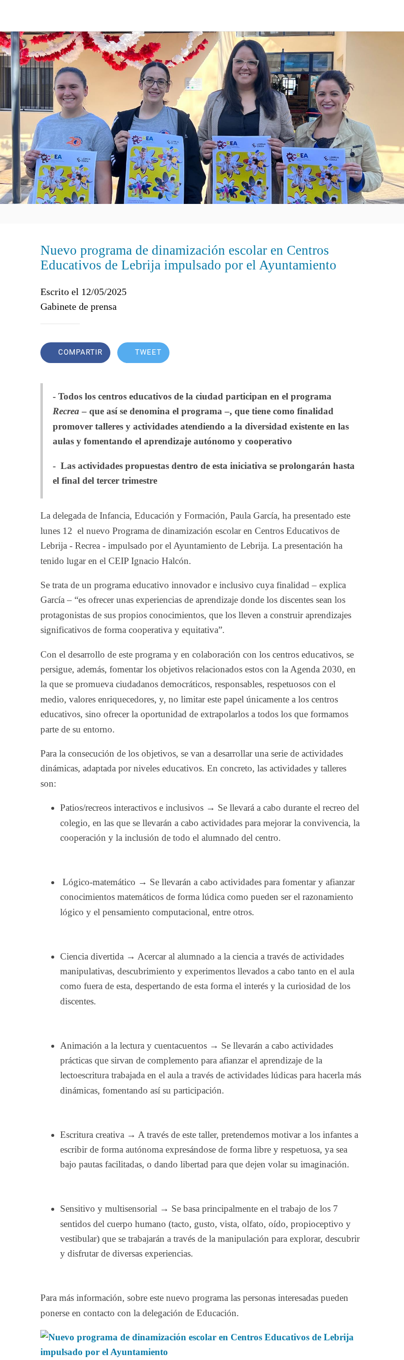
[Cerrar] (16, 16)
